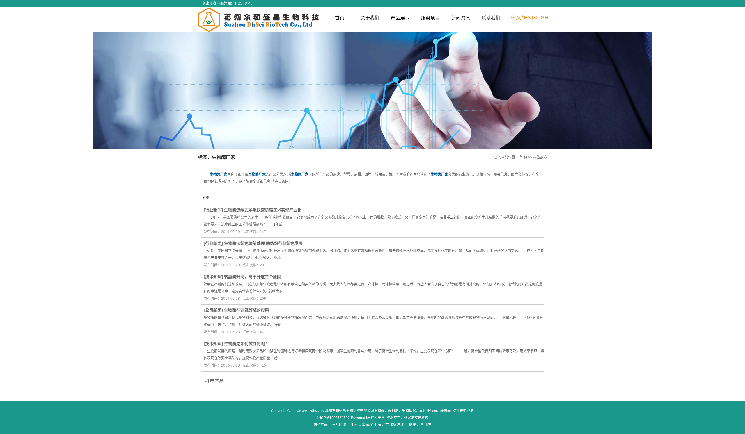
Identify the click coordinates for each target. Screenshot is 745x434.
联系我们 (491, 17)
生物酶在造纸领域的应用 (246, 310)
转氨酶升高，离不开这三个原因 (252, 276)
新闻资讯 (460, 17)
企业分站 (209, 3)
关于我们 (370, 17)
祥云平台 (378, 418)
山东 (428, 425)
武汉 (369, 425)
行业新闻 (213, 210)
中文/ (516, 18)
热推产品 (321, 425)
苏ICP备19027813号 (333, 418)
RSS (238, 3)
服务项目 (430, 17)
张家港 (395, 425)
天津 (361, 425)
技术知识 (213, 276)
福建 (412, 425)
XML (248, 3)
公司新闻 (213, 310)
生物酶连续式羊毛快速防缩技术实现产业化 (262, 210)
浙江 (404, 425)
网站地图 (226, 3)
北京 (385, 425)
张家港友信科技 (416, 418)
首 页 (523, 157)
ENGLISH (536, 18)
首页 (339, 17)
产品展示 (400, 17)
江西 (420, 425)
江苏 (353, 425)
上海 (377, 425)
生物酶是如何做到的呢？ (246, 343)
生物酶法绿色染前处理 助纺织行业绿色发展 (263, 243)
